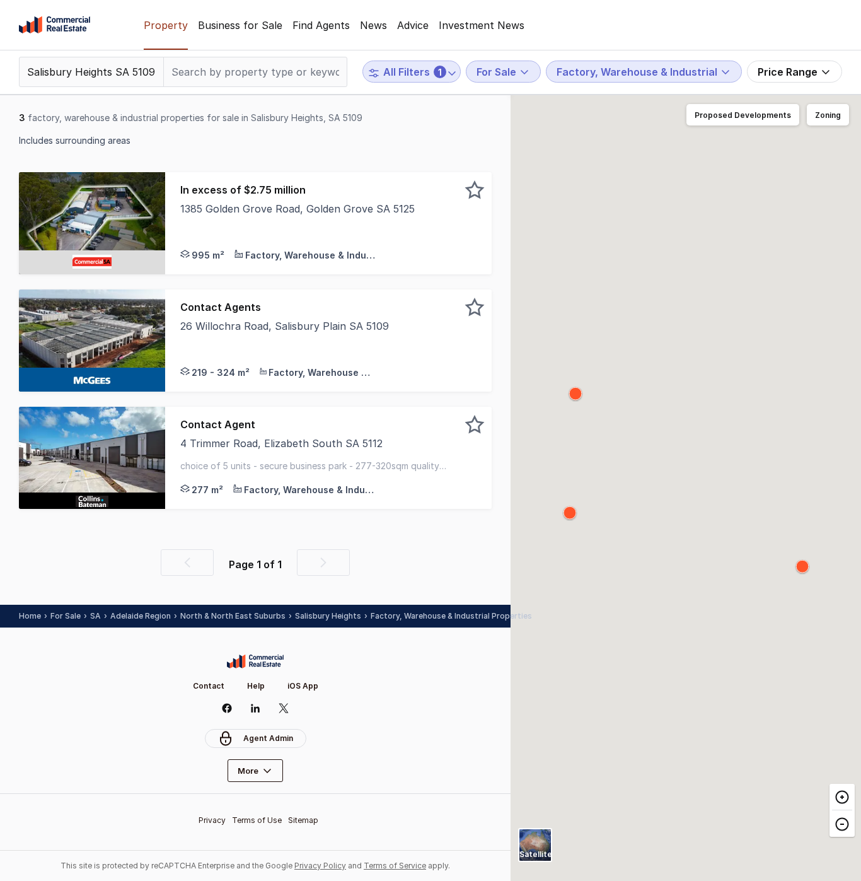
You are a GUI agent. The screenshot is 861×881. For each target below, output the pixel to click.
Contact (208, 686)
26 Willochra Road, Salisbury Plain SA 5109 (284, 326)
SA (95, 616)
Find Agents (321, 25)
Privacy (212, 820)
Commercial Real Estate (54, 25)
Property (166, 25)
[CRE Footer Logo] (255, 661)
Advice (413, 25)
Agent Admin (268, 738)
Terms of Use (257, 820)
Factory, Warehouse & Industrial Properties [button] (451, 616)
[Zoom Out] (842, 823)
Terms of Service (395, 865)
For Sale (65, 616)
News (373, 25)
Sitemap (303, 820)
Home (30, 616)
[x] (284, 708)
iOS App (302, 686)
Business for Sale (240, 25)
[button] (328, 223)
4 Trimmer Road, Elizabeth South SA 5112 (281, 443)
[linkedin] (255, 708)
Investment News (481, 25)
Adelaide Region (140, 616)
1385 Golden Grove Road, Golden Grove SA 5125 (297, 208)
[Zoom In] (842, 797)
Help (256, 686)
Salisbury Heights (328, 616)
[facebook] (227, 708)
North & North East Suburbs (233, 616)
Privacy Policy (320, 865)
